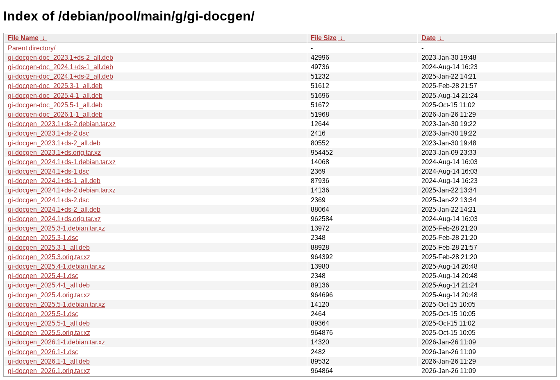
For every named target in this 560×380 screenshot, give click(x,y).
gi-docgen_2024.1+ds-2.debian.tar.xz (62, 190)
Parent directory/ (31, 48)
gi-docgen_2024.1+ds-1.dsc (48, 171)
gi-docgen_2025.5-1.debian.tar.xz (56, 304)
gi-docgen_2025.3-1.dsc (43, 237)
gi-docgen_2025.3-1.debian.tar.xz (56, 228)
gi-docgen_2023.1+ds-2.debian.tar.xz (62, 123)
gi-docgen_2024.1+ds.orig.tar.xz (54, 218)
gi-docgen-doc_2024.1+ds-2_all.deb (60, 76)
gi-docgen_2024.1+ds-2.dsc (48, 200)
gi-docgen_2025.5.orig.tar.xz (49, 332)
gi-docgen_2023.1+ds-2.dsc (48, 133)
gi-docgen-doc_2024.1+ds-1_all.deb (60, 66)
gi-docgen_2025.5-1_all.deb (49, 323)
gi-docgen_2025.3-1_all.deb (49, 247)
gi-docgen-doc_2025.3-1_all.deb (55, 85)
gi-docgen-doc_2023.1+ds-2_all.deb (60, 57)
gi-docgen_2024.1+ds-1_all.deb (54, 180)
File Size (324, 37)
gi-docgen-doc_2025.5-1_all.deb (55, 105)
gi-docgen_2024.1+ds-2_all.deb (54, 209)
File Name (23, 37)
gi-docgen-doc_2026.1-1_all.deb (55, 114)
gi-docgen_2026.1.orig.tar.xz (49, 370)
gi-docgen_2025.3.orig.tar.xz (49, 256)
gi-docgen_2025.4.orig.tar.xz (49, 295)
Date (428, 37)
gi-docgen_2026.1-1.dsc (43, 351)
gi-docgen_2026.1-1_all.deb (49, 361)
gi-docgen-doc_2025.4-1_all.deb (55, 95)
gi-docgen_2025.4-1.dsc (43, 275)
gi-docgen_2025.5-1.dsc (43, 313)
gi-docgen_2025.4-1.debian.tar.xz (56, 266)
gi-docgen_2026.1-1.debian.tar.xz (56, 342)
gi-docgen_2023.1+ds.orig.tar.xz (54, 152)
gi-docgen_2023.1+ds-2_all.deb (54, 143)
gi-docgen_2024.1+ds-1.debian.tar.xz (62, 161)
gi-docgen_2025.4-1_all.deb (49, 285)
